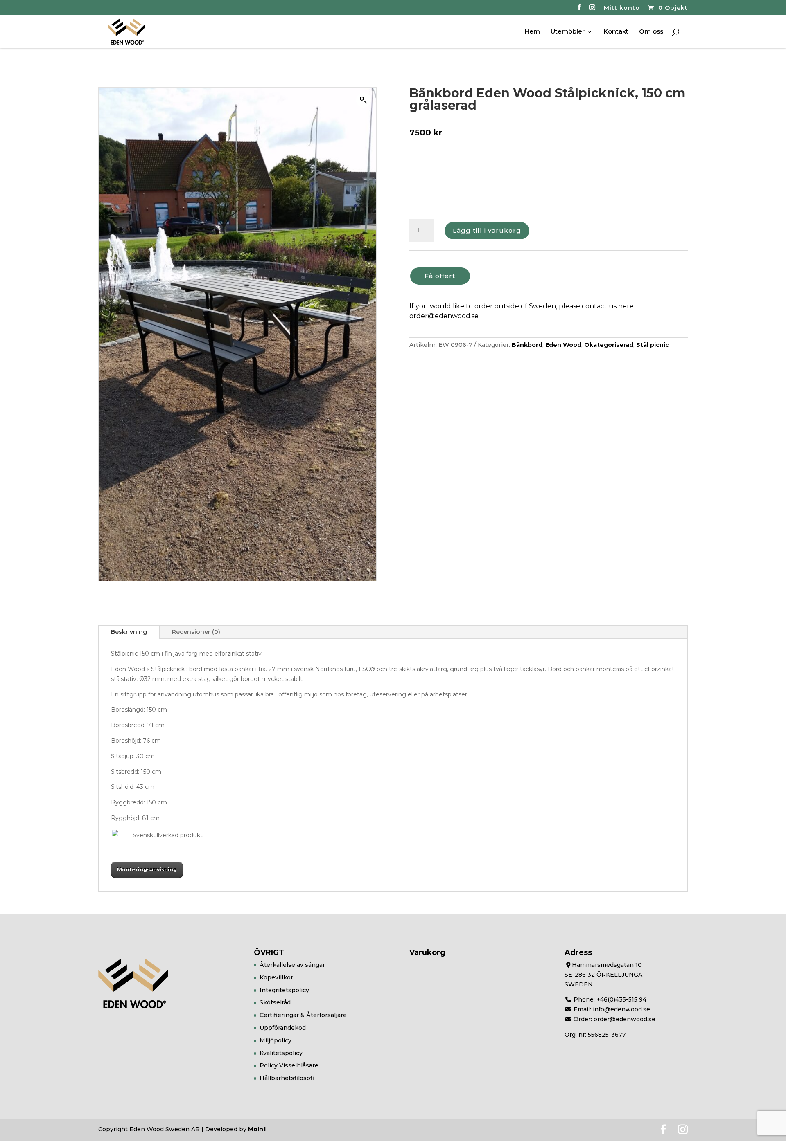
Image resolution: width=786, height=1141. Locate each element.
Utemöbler (568, 32)
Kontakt (615, 32)
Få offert (440, 276)
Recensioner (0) (196, 632)
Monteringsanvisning (147, 870)
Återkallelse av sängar (292, 964)
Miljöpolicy (275, 1040)
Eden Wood (563, 344)
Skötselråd (275, 1002)
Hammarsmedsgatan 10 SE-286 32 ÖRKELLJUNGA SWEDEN (603, 974)
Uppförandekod (283, 1027)
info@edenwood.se (621, 1009)
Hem (532, 32)
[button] (363, 100)
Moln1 (257, 1129)
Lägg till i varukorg (487, 230)
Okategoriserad (608, 344)
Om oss (651, 32)
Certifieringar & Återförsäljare (303, 1015)
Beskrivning (129, 632)
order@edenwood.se (444, 316)
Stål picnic (652, 344)
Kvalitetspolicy (281, 1053)
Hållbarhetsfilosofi (287, 1078)
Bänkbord (527, 344)
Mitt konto (622, 8)
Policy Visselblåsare (289, 1065)
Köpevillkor (276, 977)
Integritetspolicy (284, 990)
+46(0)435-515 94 (621, 999)
